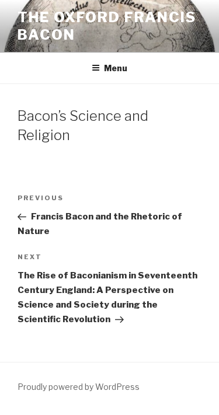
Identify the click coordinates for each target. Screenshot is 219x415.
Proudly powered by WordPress (79, 387)
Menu (115, 68)
